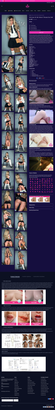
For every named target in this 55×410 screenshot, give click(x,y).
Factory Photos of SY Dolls (31, 385)
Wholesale (15, 391)
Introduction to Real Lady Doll (45, 388)
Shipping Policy (16, 382)
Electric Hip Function (43, 382)
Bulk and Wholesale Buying (18, 388)
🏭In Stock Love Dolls (17, 10)
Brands (32, 10)
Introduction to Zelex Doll (44, 390)
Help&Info (38, 10)
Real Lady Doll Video (30, 391)
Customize (27, 10)
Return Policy (16, 383)
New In (23, 10)
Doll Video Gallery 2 (30, 388)
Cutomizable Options (43, 380)
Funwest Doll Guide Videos (31, 393)
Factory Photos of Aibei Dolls (31, 383)
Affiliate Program (16, 390)
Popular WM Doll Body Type (44, 391)
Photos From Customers (31, 382)
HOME (6, 10)
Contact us (48, 10)
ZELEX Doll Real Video (30, 390)
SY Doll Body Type (43, 393)
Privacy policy (16, 385)
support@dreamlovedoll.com (5, 383)
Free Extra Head (16, 393)
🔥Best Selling (10, 10)
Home (30, 15)
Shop (35, 10)
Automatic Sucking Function (44, 383)
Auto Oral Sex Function (44, 385)
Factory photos (30, 380)
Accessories (44, 10)
